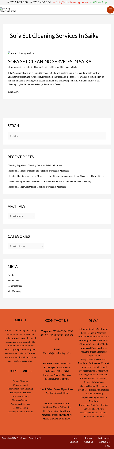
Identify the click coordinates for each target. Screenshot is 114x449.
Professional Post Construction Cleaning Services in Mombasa (37, 186)
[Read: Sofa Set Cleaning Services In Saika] (21, 53)
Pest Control (104, 438)
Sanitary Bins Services (20, 392)
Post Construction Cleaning (20, 389)
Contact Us (104, 442)
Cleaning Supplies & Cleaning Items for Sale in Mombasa (35, 165)
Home (75, 438)
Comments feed (15, 286)
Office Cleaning (20, 385)
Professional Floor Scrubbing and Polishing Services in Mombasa (38, 170)
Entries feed (13, 280)
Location (74, 442)
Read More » (14, 91)
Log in (11, 275)
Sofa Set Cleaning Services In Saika (49, 61)
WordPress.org (15, 291)
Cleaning (88, 438)
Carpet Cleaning (20, 381)
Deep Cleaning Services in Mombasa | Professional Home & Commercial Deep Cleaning (49, 181)
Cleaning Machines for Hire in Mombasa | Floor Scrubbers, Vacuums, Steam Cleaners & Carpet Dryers (56, 176)
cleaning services (16, 67)
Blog (107, 445)
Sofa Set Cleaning (34, 67)
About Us (88, 442)
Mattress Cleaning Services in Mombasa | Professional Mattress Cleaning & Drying (93, 390)
